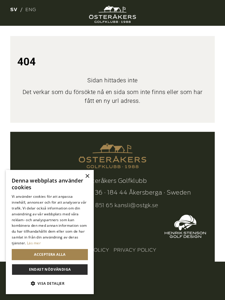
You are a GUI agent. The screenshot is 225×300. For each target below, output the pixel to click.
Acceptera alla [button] (50, 254)
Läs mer (34, 243)
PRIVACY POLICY (135, 250)
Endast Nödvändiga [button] (50, 269)
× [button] (87, 176)
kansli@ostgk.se (136, 205)
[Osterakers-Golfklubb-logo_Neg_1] (112, 14)
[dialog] (50, 232)
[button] (50, 283)
